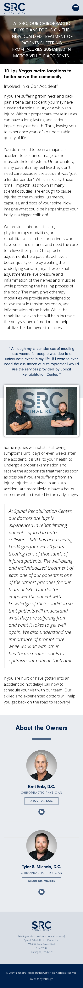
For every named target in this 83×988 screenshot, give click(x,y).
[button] (75, 7)
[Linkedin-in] (41, 812)
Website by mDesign (41, 978)
